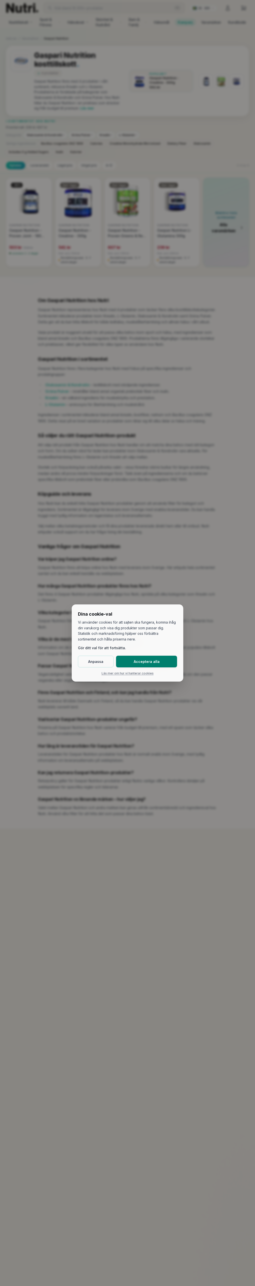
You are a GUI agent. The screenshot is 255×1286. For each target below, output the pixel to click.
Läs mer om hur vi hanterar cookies (128, 673)
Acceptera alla (147, 661)
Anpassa (95, 661)
